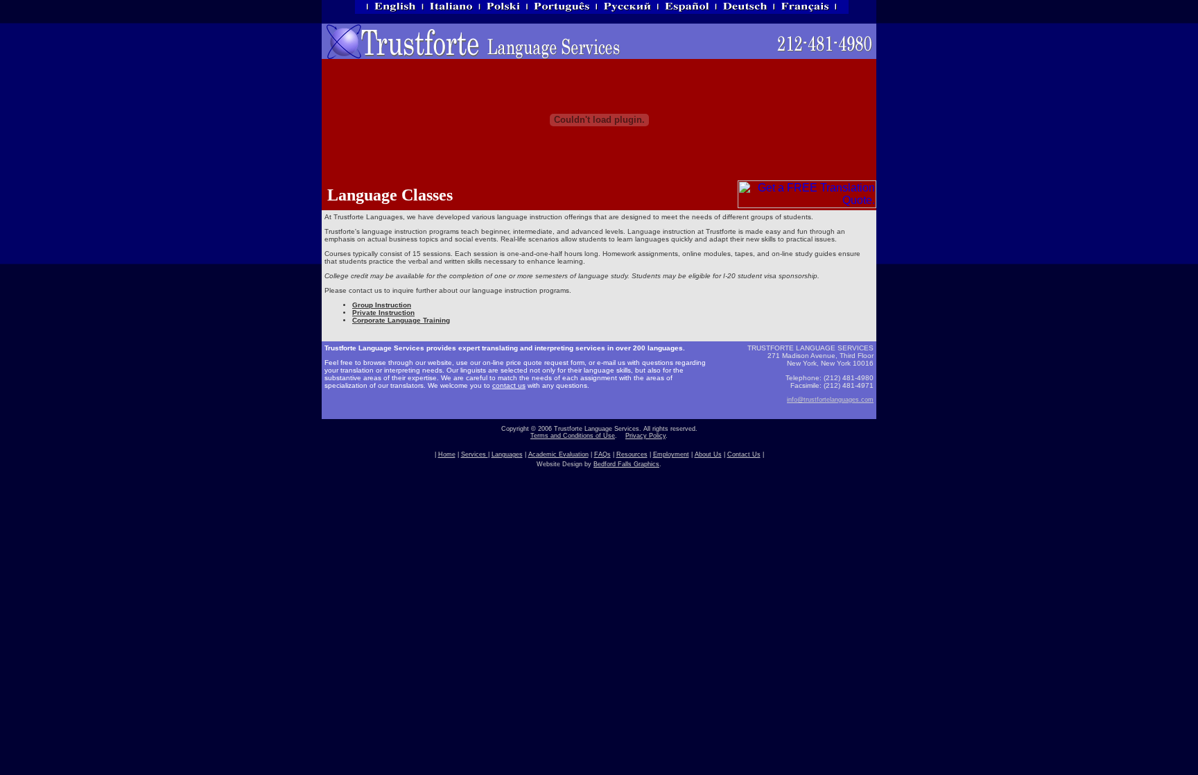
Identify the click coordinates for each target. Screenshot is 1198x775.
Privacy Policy (645, 435)
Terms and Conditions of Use (572, 435)
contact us (509, 385)
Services (474, 454)
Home (446, 454)
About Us (708, 454)
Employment (671, 454)
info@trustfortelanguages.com (830, 399)
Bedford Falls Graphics (626, 464)
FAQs (602, 454)
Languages (507, 454)
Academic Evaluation (558, 454)
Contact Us (744, 454)
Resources (632, 454)
